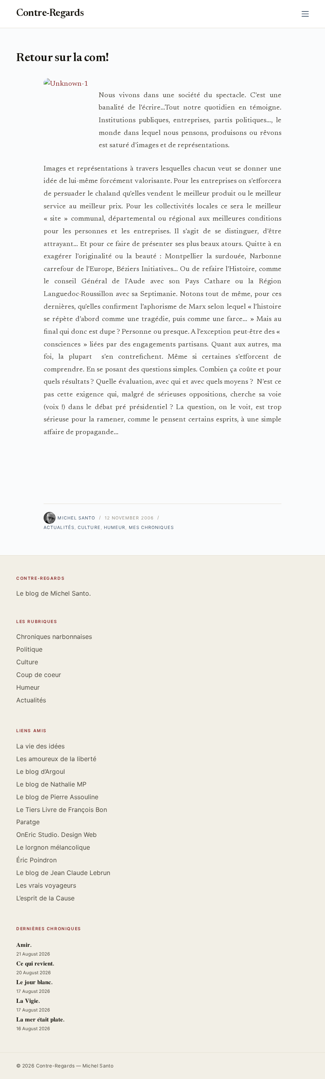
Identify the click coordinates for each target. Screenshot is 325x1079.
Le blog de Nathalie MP (51, 784)
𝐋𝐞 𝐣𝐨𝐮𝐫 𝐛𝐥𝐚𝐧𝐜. (34, 983)
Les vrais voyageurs (46, 885)
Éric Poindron (36, 860)
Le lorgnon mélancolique (53, 847)
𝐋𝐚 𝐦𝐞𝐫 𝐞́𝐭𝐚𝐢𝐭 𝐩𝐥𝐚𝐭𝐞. (40, 1020)
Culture (89, 527)
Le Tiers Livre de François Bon (61, 810)
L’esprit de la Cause (45, 898)
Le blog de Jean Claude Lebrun (63, 873)
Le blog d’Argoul (40, 771)
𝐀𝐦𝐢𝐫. (24, 945)
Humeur (115, 527)
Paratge (28, 822)
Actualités (59, 527)
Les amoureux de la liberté (56, 759)
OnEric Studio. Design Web (56, 835)
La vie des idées (40, 746)
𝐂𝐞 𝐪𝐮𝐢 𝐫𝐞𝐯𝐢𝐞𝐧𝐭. (35, 964)
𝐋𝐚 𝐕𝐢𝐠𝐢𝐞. (28, 1001)
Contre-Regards (50, 14)
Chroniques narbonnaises (54, 636)
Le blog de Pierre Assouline (57, 797)
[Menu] (305, 13)
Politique (29, 649)
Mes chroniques (151, 527)
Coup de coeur (38, 675)
